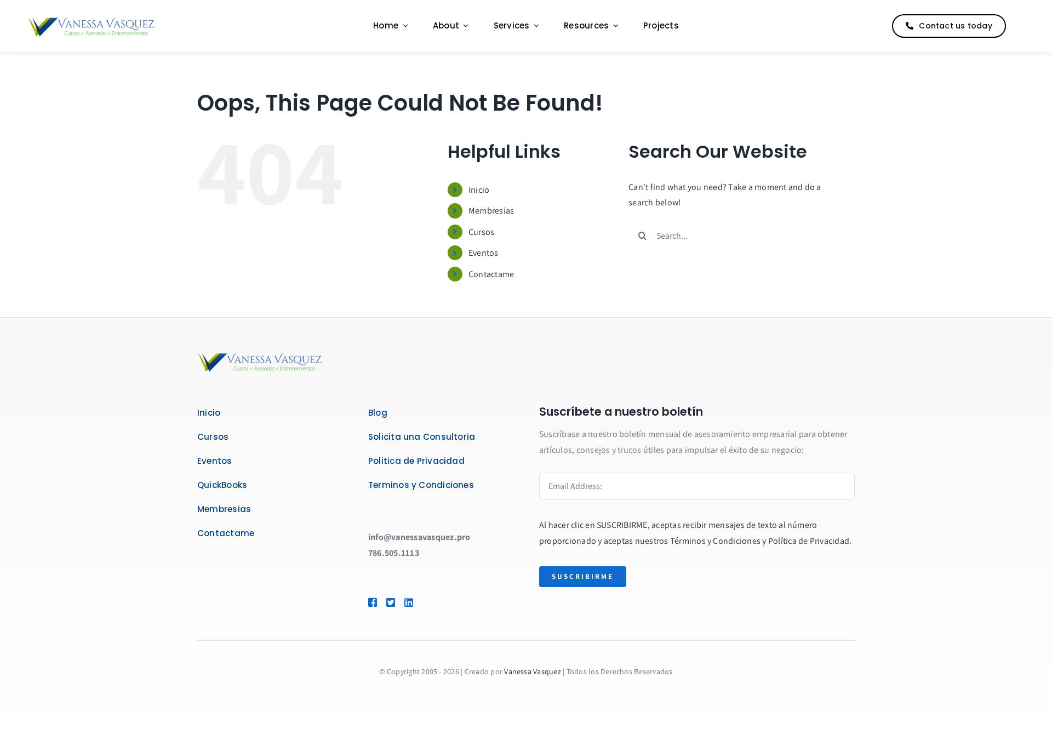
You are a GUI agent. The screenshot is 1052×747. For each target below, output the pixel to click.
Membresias (491, 210)
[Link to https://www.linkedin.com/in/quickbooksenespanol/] (424, 602)
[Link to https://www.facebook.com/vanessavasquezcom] (372, 602)
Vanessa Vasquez (532, 671)
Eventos (483, 252)
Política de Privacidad (808, 541)
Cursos (481, 232)
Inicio (478, 190)
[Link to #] (1021, 26)
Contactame (491, 274)
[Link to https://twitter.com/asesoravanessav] (390, 602)
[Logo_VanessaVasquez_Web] (91, 19)
